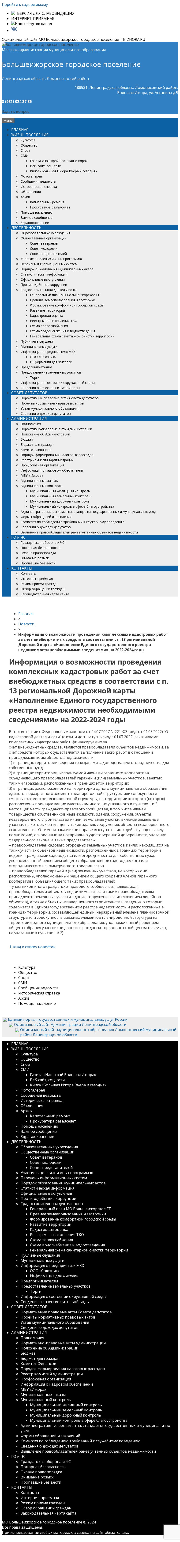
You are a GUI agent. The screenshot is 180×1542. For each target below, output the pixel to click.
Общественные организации (43, 238)
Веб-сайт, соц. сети (45, 166)
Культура (28, 140)
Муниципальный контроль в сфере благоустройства (72, 506)
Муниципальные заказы (39, 480)
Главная (25, 613)
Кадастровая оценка (46, 315)
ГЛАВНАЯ (20, 129)
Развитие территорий (47, 310)
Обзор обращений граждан (42, 589)
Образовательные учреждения (45, 233)
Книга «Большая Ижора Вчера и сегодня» (63, 171)
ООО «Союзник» (43, 357)
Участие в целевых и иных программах (51, 259)
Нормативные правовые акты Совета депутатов (60, 398)
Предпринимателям (36, 367)
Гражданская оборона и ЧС (42, 542)
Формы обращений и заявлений (46, 516)
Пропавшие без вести (38, 563)
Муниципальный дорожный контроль (60, 501)
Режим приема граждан (39, 584)
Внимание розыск (35, 558)
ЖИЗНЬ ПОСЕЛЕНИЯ (30, 134)
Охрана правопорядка (38, 553)
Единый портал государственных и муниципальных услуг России (68, 1019)
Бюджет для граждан (37, 444)
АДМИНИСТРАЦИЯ (29, 418)
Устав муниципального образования (50, 408)
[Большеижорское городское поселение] (40, 44)
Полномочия (31, 424)
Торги (34, 377)
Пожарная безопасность (40, 547)
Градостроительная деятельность (48, 289)
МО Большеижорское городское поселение (42, 1522)
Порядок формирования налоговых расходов (57, 455)
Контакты (28, 573)
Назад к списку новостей (32, 946)
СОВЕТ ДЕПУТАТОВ (29, 392)
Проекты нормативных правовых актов (52, 403)
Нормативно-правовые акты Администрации (56, 429)
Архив (25, 197)
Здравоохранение (35, 222)
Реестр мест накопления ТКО (53, 320)
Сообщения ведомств (38, 181)
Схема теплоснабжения (49, 326)
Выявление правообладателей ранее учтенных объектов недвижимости (79, 532)
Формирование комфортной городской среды (67, 305)
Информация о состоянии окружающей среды (58, 382)
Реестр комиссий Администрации (47, 460)
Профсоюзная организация (42, 465)
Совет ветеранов (44, 243)
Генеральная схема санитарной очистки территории (72, 336)
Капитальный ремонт (47, 202)
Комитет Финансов (36, 449)
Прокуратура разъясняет (50, 207)
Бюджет (27, 439)
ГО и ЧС (18, 537)
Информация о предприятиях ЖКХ (48, 351)
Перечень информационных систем (49, 264)
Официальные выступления (43, 279)
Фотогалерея (31, 176)
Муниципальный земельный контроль (60, 496)
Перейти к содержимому (25, 4)
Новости (26, 624)
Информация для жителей (51, 362)
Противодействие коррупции (44, 284)
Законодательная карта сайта (45, 594)
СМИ (24, 155)
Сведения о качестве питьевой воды (50, 388)
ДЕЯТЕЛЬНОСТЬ (26, 227)
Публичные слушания (38, 341)
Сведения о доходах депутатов (46, 413)
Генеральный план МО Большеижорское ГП (65, 295)
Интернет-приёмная (37, 578)
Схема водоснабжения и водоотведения (62, 331)
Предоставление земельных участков (51, 372)
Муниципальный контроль (42, 486)
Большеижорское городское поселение (71, 64)
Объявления (31, 191)
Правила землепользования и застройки (62, 300)
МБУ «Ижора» (32, 475)
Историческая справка (39, 186)
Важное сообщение (36, 217)
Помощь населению (36, 212)
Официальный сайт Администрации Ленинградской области (70, 1024)
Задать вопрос (15, 111)
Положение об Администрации (45, 434)
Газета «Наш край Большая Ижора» (58, 161)
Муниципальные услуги (39, 346)
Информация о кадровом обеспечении (52, 470)
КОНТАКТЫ (21, 568)
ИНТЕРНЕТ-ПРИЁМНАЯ (32, 18)
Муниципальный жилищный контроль (60, 491)
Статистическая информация (44, 274)
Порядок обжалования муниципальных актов (57, 269)
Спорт (25, 150)
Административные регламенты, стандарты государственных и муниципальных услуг (89, 511)
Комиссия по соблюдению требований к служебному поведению (72, 522)
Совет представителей (48, 253)
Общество (29, 145)
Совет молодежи (43, 248)
